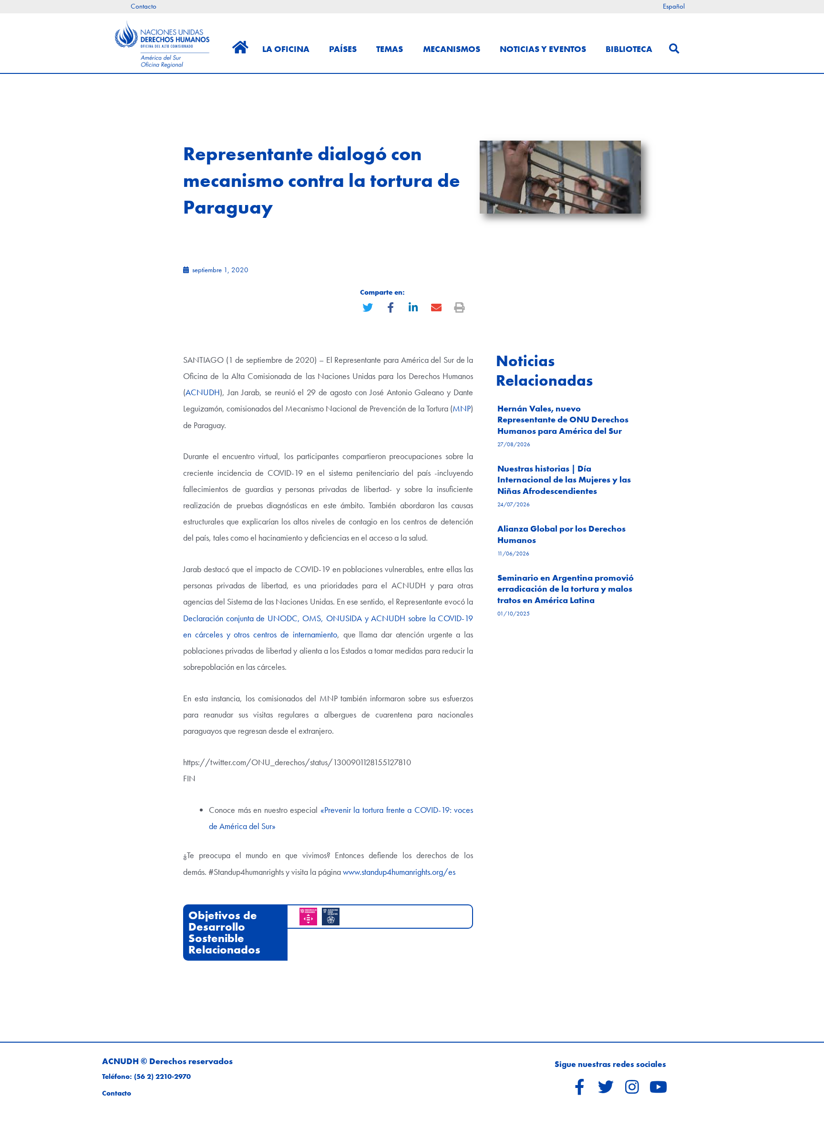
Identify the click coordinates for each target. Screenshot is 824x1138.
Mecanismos (451, 48)
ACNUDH (202, 392)
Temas (389, 48)
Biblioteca (629, 48)
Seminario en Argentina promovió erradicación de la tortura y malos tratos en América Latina (565, 588)
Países (343, 48)
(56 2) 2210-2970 (162, 1076)
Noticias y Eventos (543, 48)
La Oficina (285, 48)
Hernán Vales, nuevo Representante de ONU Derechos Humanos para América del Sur (562, 419)
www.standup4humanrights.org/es (398, 871)
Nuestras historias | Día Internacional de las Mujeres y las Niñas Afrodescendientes (564, 479)
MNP (462, 408)
